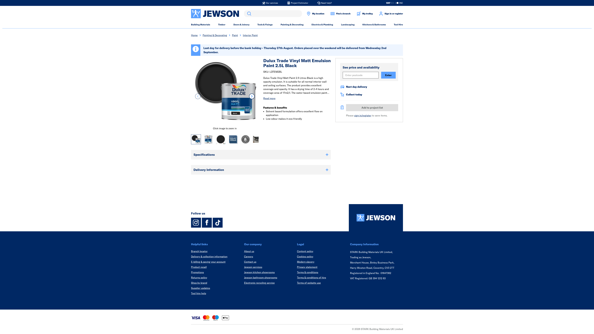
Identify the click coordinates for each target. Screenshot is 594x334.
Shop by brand (199, 282)
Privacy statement (307, 267)
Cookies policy (305, 256)
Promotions (197, 272)
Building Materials (200, 24)
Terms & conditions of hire (311, 277)
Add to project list (372, 107)
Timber (221, 24)
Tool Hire (398, 24)
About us (249, 251)
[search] (273, 13)
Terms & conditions (307, 272)
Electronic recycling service (259, 282)
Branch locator (199, 251)
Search (248, 13)
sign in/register (362, 115)
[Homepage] (376, 217)
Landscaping (348, 24)
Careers (248, 256)
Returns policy (199, 277)
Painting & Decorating (292, 24)
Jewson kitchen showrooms (259, 272)
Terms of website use (309, 282)
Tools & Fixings (265, 24)
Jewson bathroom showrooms (260, 277)
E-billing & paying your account (208, 261)
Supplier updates (200, 288)
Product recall (199, 267)
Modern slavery (305, 261)
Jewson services (253, 267)
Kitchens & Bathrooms (374, 24)
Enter (388, 75)
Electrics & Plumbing (322, 24)
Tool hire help (198, 293)
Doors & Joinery (241, 24)
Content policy (305, 251)
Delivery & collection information (209, 256)
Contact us (250, 261)
